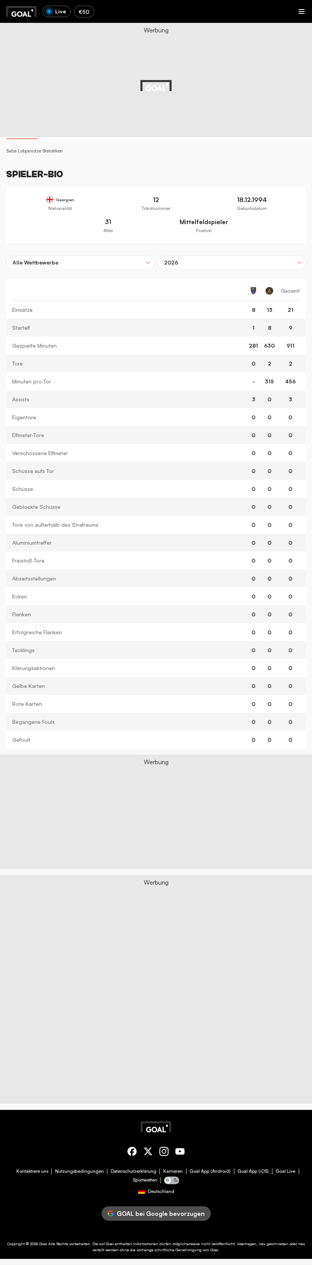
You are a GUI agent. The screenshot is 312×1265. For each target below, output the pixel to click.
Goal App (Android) (210, 1171)
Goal (43, 1243)
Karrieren (173, 1171)
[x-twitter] (148, 1152)
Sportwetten (145, 1180)
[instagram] (164, 1152)
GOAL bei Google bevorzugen (161, 1213)
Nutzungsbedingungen (79, 1171)
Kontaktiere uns (32, 1171)
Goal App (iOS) (253, 1171)
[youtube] (180, 1152)
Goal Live (285, 1171)
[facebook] (132, 1152)
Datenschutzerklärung (133, 1171)
